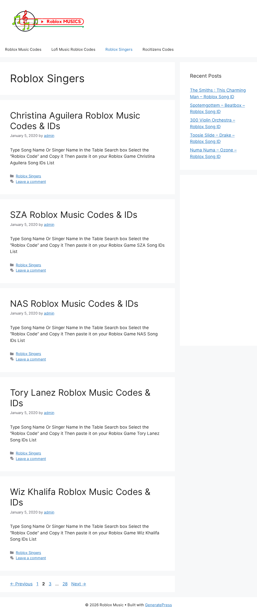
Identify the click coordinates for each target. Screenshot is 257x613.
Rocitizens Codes (158, 49)
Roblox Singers (119, 49)
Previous (21, 583)
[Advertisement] (218, 260)
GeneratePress (158, 604)
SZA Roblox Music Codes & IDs (73, 214)
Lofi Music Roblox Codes (73, 49)
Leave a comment (31, 181)
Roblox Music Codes (23, 49)
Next (78, 583)
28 (65, 583)
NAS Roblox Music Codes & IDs (74, 303)
